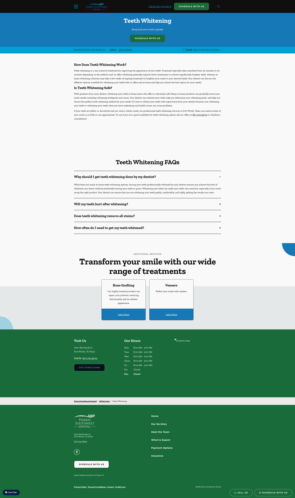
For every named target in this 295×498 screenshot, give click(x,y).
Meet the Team (160, 432)
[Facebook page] (77, 452)
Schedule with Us (191, 6)
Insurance (157, 455)
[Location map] (197, 363)
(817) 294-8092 (125, 50)
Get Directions (89, 367)
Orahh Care (120, 487)
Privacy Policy (80, 487)
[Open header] (76, 6)
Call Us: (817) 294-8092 (160, 6)
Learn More (123, 314)
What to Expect (160, 440)
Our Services (159, 424)
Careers (110, 487)
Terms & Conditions (97, 487)
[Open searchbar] (218, 6)
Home (154, 416)
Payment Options (162, 447)
